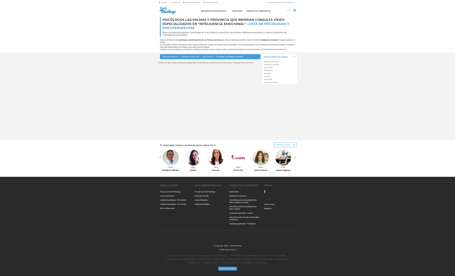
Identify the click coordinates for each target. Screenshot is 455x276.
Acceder (163, 2)
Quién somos (234, 192)
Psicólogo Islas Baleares (211, 263)
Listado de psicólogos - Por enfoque (173, 204)
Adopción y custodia (271, 65)
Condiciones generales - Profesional (242, 224)
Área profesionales (192, 2)
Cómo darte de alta (202, 196)
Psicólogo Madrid (246, 263)
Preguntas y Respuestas (259, 11)
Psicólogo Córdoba (266, 259)
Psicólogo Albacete (205, 255)
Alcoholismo (268, 70)
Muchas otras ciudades (227, 268)
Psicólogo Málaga (261, 263)
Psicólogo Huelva (194, 263)
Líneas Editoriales (201, 200)
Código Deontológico (202, 204)
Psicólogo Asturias (251, 255)
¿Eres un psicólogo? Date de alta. (281, 2)
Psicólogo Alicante (221, 255)
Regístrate (175, 2)
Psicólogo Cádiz (219, 259)
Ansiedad (267, 76)
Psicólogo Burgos (189, 259)
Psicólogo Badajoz (280, 255)
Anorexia (267, 73)
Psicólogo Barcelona (174, 259)
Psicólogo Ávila (266, 255)
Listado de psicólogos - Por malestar (173, 200)
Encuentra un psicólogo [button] (213, 11)
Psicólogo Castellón (250, 259)
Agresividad (268, 67)
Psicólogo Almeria (236, 255)
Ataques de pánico (271, 82)
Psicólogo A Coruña (175, 255)
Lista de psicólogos (167, 196)
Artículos (237, 11)
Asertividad (268, 79)
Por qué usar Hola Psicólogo (170, 192)
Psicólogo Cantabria (234, 259)
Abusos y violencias (271, 62)
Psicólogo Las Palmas (229, 263)
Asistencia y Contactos (237, 196)
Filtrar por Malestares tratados (276, 57)
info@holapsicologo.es (227, 250)
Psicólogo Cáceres (204, 259)
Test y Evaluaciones (167, 208)
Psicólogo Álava (190, 255)
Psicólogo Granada (282, 259)
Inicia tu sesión (269, 204)
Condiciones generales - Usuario (241, 213)
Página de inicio (211, 2)
